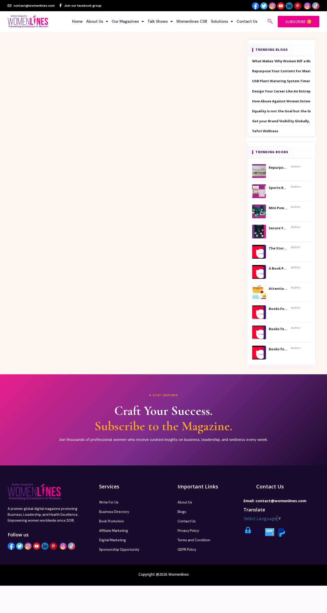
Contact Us (247, 21)
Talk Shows (157, 21)
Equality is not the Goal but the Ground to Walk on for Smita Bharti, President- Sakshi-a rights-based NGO (281, 111)
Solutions (219, 21)
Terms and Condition (194, 540)
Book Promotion (111, 521)
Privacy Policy (188, 530)
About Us (94, 21)
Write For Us (109, 502)
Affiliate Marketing (113, 530)
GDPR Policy (187, 549)
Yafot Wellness (265, 131)
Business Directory (114, 512)
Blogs (182, 512)
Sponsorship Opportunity (119, 549)
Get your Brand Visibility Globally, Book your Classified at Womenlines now (281, 121)
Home (77, 21)
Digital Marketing (112, 540)
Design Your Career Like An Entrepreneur (281, 91)
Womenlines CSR (191, 21)
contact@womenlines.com (280, 500)
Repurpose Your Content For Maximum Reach (281, 71)
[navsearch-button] (270, 22)
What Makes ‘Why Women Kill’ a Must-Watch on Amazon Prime (281, 61)
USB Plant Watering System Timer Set (281, 81)
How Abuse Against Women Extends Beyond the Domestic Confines (281, 101)
